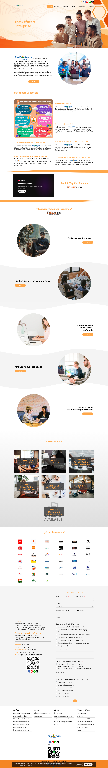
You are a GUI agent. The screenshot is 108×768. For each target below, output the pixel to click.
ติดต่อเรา (79, 730)
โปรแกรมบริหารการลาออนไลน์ (21, 722)
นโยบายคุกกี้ (32, 765)
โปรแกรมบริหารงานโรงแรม (20, 727)
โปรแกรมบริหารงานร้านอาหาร (21, 730)
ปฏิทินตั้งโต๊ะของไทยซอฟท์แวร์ (84, 722)
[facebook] (84, 2)
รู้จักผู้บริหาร (80, 716)
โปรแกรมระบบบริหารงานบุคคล (21, 713)
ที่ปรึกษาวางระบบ (58, 713)
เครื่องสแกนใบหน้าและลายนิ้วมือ (42, 713)
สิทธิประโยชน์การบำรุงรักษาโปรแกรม (63, 722)
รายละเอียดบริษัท (81, 713)
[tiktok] (92, 2)
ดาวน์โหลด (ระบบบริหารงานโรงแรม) (63, 719)
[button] (81, 2)
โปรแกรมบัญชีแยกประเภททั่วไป (21, 724)
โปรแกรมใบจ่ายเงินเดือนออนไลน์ (21, 719)
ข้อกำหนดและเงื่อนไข (82, 727)
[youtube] (87, 2)
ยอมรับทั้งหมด (88, 764)
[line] (90, 2)
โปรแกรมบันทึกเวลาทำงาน (20, 716)
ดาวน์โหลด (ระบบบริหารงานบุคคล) (63, 716)
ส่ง (75, 701)
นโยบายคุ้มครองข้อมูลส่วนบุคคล (85, 724)
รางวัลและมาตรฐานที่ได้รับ (83, 719)
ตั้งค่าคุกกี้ (79, 764)
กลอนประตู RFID (38, 716)
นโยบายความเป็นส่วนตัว (22, 765)
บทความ (56, 724)
